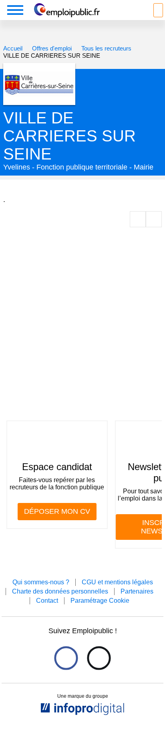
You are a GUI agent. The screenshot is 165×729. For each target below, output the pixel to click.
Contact (47, 600)
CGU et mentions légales (117, 582)
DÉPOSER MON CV (57, 511)
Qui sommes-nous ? (40, 582)
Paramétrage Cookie (99, 600)
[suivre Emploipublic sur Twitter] (99, 658)
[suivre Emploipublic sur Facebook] (66, 658)
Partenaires (137, 591)
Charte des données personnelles (60, 591)
